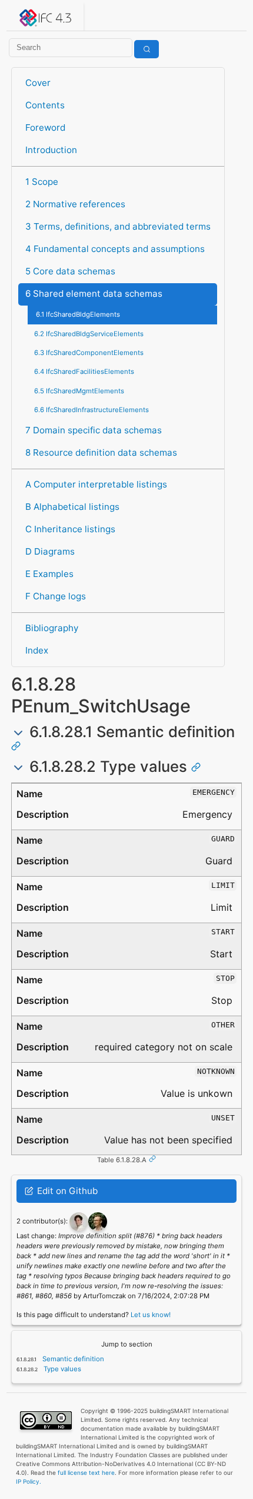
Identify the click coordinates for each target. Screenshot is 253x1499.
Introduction (51, 149)
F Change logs (55, 596)
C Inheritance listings (70, 529)
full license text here (86, 1472)
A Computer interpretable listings (96, 484)
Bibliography (51, 628)
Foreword (45, 127)
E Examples (49, 573)
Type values (61, 1369)
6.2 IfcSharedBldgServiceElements (89, 334)
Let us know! (151, 1315)
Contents (45, 105)
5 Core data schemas (70, 271)
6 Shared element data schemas (93, 293)
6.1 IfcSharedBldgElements (78, 314)
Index (36, 650)
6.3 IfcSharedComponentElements (89, 353)
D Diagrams (50, 551)
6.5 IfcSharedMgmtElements (79, 391)
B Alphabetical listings (72, 506)
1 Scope (41, 181)
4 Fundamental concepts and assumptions (115, 248)
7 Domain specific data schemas (93, 430)
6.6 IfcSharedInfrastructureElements (91, 410)
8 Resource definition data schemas (101, 452)
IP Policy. (28, 1481)
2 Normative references (75, 204)
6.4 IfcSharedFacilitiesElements (84, 371)
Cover (38, 82)
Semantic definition (72, 1359)
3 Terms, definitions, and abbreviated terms (118, 226)
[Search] (146, 49)
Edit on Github (66, 1190)
